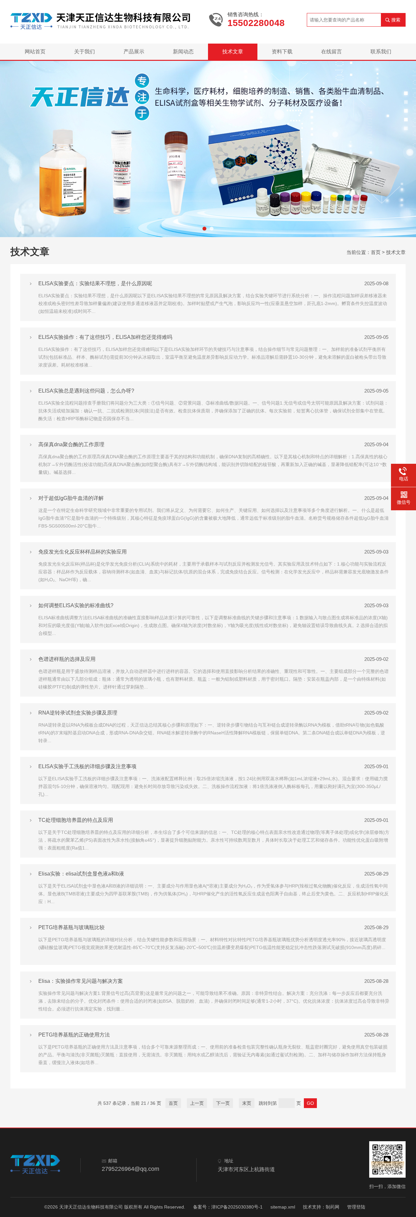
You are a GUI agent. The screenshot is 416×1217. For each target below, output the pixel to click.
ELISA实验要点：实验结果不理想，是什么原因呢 (95, 283)
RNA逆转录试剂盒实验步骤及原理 (77, 712)
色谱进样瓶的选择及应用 (67, 659)
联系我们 (380, 51)
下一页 (223, 1103)
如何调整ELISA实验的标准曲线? (75, 605)
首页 (376, 252)
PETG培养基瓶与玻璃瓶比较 (71, 927)
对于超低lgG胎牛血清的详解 (71, 498)
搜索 (395, 19)
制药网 (332, 1207)
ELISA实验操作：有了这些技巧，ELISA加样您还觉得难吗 (105, 337)
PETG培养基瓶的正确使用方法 (74, 1034)
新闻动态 (183, 51)
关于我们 (84, 51)
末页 (246, 1103)
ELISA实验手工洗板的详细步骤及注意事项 (87, 766)
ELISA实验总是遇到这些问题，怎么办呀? (86, 391)
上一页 (197, 1103)
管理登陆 (356, 1207)
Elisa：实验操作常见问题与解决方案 (80, 981)
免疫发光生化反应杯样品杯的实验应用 (82, 552)
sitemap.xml (282, 1207)
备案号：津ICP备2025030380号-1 (228, 1207)
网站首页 (35, 51)
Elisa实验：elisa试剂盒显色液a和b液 (81, 873)
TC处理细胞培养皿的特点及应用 (75, 820)
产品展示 (134, 51)
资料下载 (282, 51)
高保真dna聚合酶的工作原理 (71, 444)
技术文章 (232, 51)
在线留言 (331, 51)
